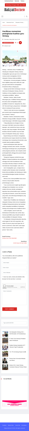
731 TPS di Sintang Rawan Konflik (17, 352)
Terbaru (22, 1)
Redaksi (4, 425)
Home (3, 22)
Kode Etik (17, 425)
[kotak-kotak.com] (14, 403)
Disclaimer (24, 425)
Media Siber (11, 425)
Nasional (17, 1)
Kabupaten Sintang (19, 22)
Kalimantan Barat (9, 1)
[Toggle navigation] (2, 16)
